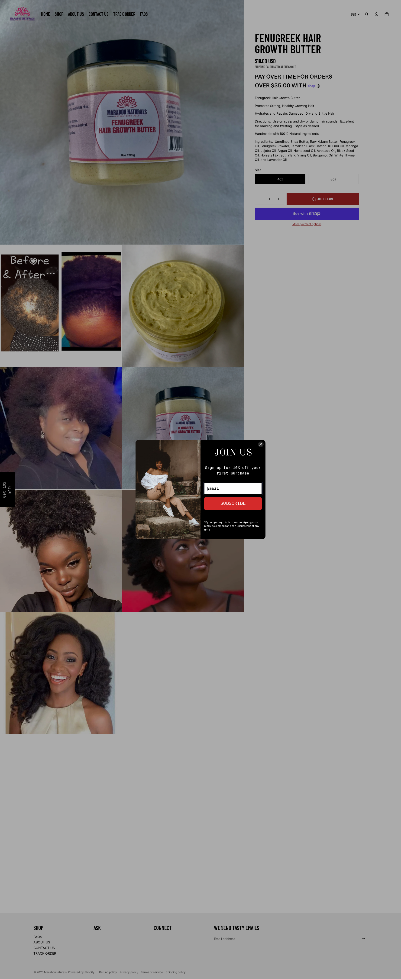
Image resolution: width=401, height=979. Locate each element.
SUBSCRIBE (233, 503)
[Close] (261, 444)
